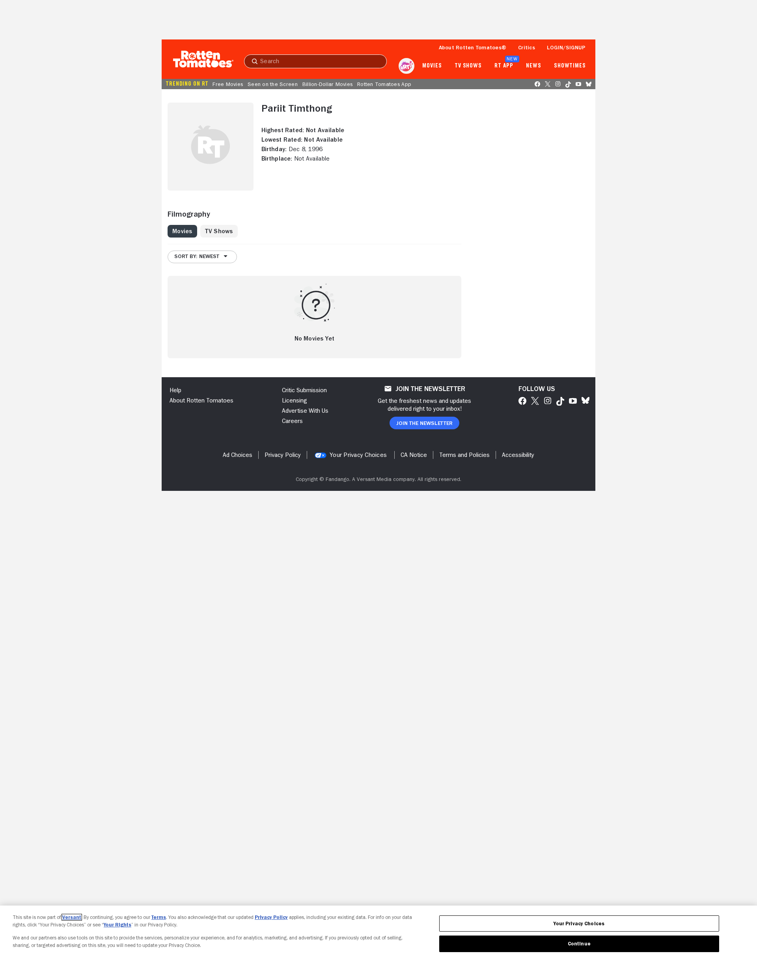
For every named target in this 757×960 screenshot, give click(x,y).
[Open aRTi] (406, 66)
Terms (158, 917)
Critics (526, 47)
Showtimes (570, 66)
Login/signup (566, 47)
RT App (503, 66)
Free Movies (228, 84)
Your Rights (117, 924)
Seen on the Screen (273, 84)
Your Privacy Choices (358, 455)
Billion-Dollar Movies (327, 84)
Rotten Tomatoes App (384, 84)
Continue (579, 943)
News (533, 66)
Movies (432, 66)
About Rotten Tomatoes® (473, 47)
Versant (71, 917)
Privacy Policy (271, 917)
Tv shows (468, 66)
